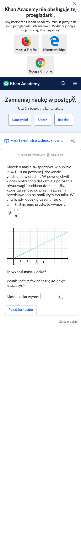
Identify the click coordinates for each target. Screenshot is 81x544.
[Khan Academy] (20, 83)
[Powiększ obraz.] (40, 243)
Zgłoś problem (68, 321)
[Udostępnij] (73, 141)
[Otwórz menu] (75, 83)
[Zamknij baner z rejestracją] (73, 97)
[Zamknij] (74, 3)
